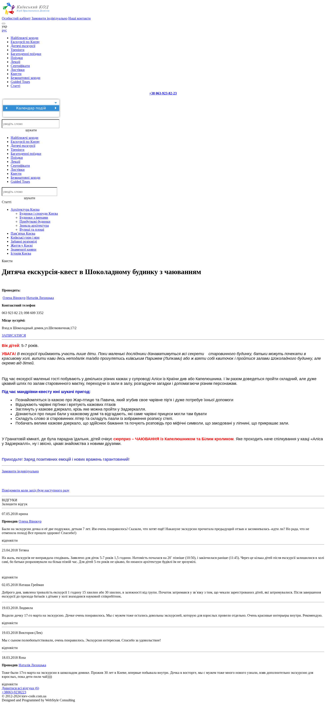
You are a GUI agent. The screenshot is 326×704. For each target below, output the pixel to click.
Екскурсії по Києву (25, 42)
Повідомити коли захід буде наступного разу (35, 490)
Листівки (18, 70)
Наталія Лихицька (40, 298)
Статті (15, 86)
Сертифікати (20, 66)
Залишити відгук (14, 504)
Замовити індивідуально (20, 471)
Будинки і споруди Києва (39, 213)
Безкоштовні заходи (25, 78)
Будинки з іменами (34, 217)
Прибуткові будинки (35, 221)
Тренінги (17, 50)
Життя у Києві (22, 245)
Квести (16, 74)
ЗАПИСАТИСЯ (14, 335)
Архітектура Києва (25, 209)
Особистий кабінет (16, 18)
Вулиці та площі (32, 229)
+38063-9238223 (14, 692)
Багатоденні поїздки (26, 54)
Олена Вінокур (14, 298)
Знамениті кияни (23, 249)
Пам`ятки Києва (23, 233)
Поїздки (17, 58)
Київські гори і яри (25, 237)
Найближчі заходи (24, 38)
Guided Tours (20, 82)
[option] (42, 569)
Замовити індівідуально (49, 18)
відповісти (10, 540)
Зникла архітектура (34, 225)
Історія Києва (21, 253)
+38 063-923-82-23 (163, 93)
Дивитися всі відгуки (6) (20, 688)
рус (4, 30)
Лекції (15, 62)
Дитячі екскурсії (23, 46)
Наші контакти (79, 18)
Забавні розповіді (24, 241)
